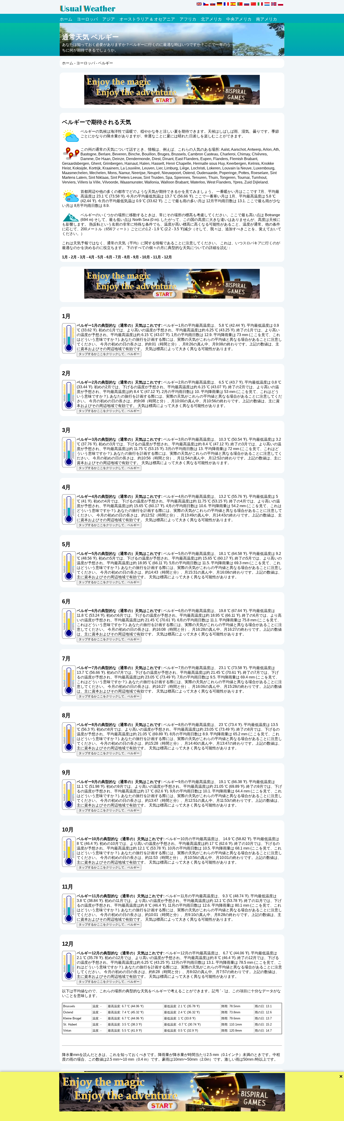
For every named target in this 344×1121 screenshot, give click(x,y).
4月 (92, 257)
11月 (157, 257)
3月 (83, 257)
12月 (168, 257)
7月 (118, 257)
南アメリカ (266, 19)
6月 (109, 257)
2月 (74, 257)
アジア (108, 19)
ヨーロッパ (87, 19)
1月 (65, 257)
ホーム (66, 19)
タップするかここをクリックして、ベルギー (109, 354)
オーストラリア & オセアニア (147, 19)
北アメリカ (211, 19)
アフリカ (187, 19)
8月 (127, 257)
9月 (136, 257)
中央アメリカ (239, 19)
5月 (100, 257)
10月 (146, 257)
